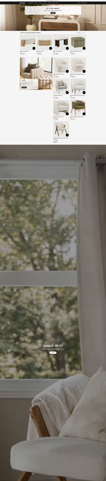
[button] (103, 479)
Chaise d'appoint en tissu (58, 116)
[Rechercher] (81, 3)
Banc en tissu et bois (57, 51)
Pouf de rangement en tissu (75, 51)
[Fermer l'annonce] (104, 0)
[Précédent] (83, 33)
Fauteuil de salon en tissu (58, 74)
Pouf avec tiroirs (40, 51)
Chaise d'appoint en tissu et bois (77, 116)
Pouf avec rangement (24, 51)
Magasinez (79, 32)
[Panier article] (85, 3)
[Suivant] (85, 33)
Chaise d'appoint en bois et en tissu (77, 95)
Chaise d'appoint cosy (58, 95)
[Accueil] (22, 2)
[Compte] (83, 3)
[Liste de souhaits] (79, 3)
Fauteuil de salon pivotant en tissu (77, 74)
